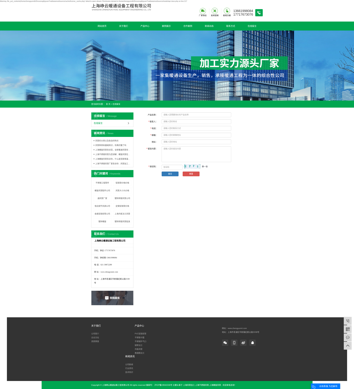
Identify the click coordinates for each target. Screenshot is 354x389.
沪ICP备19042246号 (163, 385)
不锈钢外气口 (140, 341)
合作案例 (187, 26)
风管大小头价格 (122, 190)
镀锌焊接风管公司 (122, 198)
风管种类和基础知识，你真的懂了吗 (110, 145)
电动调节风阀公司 (102, 206)
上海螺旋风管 (215, 385)
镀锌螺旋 (102, 221)
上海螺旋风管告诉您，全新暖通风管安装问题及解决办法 (113, 150)
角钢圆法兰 (139, 353)
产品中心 (144, 26)
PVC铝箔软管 (140, 334)
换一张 (205, 166)
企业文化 (95, 337)
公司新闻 (129, 364)
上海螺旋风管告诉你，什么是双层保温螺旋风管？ (113, 159)
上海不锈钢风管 (202, 385)
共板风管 (138, 349)
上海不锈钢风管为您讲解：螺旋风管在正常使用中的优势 (113, 154)
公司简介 (95, 334)
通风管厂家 (102, 198)
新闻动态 (209, 26)
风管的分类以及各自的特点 (107, 141)
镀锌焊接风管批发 (122, 221)
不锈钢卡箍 (139, 337)
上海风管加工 (189, 385)
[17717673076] (348, 321)
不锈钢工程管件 (102, 183)
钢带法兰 (138, 345)
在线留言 (252, 26)
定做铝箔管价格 (122, 206)
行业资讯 (129, 368)
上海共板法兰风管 (122, 214)
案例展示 (166, 26)
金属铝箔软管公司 (102, 214)
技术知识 (129, 372)
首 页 (108, 104)
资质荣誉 (95, 341)
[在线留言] (348, 337)
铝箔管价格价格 (122, 183)
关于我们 (123, 26)
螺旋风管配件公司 (102, 190)
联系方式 (230, 26)
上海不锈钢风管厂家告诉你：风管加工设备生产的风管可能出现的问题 (113, 163)
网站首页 (102, 26)
